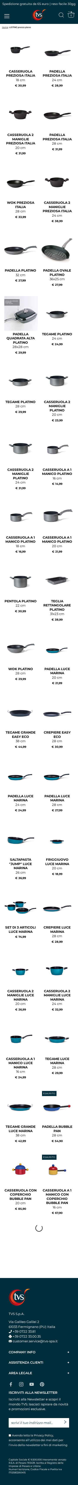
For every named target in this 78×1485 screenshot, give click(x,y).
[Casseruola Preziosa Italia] (20, 50)
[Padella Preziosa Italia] (57, 50)
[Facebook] (11, 1384)
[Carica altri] (39, 1228)
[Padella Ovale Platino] (57, 249)
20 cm (20, 144)
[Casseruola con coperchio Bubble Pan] (20, 1169)
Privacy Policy (43, 1435)
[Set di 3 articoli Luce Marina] (20, 906)
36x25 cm (57, 277)
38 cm (21, 739)
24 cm (57, 78)
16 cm (57, 477)
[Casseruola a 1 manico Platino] (57, 449)
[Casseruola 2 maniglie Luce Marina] (20, 970)
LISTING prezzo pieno (20, 27)
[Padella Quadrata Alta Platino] (20, 313)
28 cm (57, 142)
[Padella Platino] (20, 249)
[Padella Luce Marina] (57, 648)
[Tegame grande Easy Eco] (20, 711)
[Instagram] (21, 1384)
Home (5, 27)
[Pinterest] (42, 1384)
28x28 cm (20, 343)
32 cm (20, 275)
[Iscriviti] (66, 1420)
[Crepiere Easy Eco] (57, 711)
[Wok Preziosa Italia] (20, 182)
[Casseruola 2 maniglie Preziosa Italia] (20, 114)
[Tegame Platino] (57, 313)
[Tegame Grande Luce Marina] (20, 1106)
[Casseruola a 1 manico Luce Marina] (20, 1038)
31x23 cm (57, 610)
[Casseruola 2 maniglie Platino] (57, 381)
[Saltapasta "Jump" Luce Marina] (20, 839)
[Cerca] (61, 15)
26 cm (20, 869)
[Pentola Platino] (20, 580)
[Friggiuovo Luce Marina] (57, 839)
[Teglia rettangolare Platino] (57, 580)
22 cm (21, 606)
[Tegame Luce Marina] (57, 1038)
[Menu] (7, 16)
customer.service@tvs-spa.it (35, 1341)
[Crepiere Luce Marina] (57, 906)
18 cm (20, 78)
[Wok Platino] (20, 648)
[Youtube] (31, 1384)
